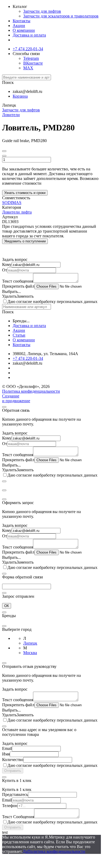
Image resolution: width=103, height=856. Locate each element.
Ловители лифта (17, 212)
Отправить (12, 771)
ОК (6, 606)
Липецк (30, 643)
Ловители (11, 114)
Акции (19, 25)
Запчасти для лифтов (42, 11)
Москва (30, 652)
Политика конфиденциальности (31, 391)
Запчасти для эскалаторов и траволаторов (61, 16)
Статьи (19, 335)
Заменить (25, 296)
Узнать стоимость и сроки (24, 193)
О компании (24, 30)
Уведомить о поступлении (25, 241)
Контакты (21, 21)
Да (25, 851)
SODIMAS (11, 202)
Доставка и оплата (29, 35)
